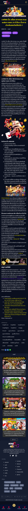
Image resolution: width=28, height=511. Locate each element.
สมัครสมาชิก (21, 219)
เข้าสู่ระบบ (20, 253)
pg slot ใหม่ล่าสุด (6, 334)
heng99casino (21, 325)
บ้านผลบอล (19, 469)
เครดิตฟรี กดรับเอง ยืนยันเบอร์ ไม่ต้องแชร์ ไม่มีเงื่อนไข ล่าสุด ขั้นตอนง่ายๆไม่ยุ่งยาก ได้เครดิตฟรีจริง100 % (15, 314)
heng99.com (5, 325)
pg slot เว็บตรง (12, 331)
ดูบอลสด (15, 33)
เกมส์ (9, 29)
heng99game (6, 328)
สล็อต (24, 340)
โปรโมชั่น (19, 461)
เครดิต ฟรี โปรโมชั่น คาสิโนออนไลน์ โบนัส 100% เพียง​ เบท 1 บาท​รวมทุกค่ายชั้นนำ (14, 303)
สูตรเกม (18, 474)
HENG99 (7, 462)
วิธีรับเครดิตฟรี (5, 36)
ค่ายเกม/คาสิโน (20, 472)
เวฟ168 (22, 343)
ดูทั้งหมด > (14, 439)
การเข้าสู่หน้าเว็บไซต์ (19, 235)
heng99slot (13, 328)
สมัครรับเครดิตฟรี (6, 33)
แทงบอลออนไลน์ (14, 485)
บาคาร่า (6, 470)
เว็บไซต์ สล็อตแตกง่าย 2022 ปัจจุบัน (13, 105)
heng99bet (13, 325)
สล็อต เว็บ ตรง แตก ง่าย (11, 61)
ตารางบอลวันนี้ (18, 488)
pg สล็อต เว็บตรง (15, 334)
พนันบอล (19, 464)
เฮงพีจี (16, 346)
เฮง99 (4, 346)
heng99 (7, 485)
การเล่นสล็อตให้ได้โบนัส (7, 340)
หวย (5, 476)
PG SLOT (4, 331)
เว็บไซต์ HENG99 (5, 198)
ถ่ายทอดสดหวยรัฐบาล (9, 482)
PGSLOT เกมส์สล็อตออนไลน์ (8, 337)
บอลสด (18, 466)
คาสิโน (6, 473)
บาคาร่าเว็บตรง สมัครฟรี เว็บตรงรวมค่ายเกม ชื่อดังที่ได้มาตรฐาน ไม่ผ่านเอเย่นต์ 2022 (15, 310)
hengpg (20, 328)
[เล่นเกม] (14, 505)
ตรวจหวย (7, 491)
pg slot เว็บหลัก (21, 331)
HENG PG (3, 29)
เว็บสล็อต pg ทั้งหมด (15, 343)
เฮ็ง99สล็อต (10, 346)
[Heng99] (10, 2)
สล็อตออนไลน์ (5, 343)
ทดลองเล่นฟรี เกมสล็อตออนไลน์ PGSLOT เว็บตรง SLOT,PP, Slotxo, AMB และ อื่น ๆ (15, 299)
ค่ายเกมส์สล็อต (17, 340)
